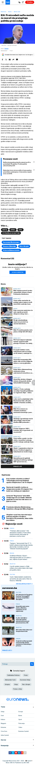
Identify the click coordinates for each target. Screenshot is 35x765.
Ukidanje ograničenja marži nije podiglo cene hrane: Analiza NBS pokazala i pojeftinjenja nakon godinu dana (23, 420)
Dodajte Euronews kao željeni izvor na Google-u (19, 54)
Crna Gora (4, 731)
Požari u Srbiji (17, 689)
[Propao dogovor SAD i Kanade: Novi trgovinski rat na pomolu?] (7, 429)
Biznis (10, 11)
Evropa (12, 528)
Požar (26, 675)
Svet (2, 715)
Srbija (16, 684)
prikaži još (17, 466)
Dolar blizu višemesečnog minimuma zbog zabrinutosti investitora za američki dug (22, 371)
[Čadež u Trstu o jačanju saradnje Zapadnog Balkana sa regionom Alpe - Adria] (7, 390)
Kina (20, 230)
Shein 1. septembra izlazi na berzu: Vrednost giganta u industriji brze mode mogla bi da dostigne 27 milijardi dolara (23, 450)
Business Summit (23, 731)
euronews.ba (9, 588)
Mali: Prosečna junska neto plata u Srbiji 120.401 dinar (22, 331)
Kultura (18, 592)
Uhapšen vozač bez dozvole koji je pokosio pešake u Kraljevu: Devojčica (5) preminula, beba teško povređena (19, 517)
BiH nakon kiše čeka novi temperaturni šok (24, 630)
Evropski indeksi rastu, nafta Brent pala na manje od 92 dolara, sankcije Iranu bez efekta (23, 351)
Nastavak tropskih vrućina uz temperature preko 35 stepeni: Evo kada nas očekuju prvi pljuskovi (19, 489)
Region (12, 553)
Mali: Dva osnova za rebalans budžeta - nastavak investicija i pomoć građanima (23, 410)
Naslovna (3, 11)
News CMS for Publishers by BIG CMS (17, 762)
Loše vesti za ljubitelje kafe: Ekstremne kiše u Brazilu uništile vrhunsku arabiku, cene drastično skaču (23, 400)
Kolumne (3, 727)
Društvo (12, 564)
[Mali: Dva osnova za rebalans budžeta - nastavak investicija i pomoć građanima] (7, 410)
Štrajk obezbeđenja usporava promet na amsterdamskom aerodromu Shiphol (20, 322)
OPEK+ (13, 230)
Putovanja (21, 723)
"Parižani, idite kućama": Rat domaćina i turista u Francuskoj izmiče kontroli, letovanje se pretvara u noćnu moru (20, 533)
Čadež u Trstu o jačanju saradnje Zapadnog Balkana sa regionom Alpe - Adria (23, 391)
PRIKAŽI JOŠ (6, 650)
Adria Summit (5, 735)
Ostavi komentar (17, 272)
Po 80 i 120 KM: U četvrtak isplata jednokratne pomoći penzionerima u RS (22, 620)
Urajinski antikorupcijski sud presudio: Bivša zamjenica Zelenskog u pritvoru (24, 643)
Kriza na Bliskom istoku (11, 250)
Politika (12, 574)
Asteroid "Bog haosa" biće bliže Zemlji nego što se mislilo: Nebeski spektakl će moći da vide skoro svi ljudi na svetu (19, 498)
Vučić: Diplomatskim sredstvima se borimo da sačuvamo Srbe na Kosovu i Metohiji (20, 578)
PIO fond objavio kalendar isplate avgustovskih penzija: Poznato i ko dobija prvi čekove (23, 341)
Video (20, 727)
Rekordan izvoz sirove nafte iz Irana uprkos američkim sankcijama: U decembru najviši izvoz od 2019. (17, 171)
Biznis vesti (17, 11)
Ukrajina (7, 684)
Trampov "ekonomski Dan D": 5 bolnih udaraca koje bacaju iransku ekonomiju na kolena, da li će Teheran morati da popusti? (21, 546)
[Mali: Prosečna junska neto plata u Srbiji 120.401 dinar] (7, 331)
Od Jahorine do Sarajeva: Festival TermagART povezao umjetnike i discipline (24, 597)
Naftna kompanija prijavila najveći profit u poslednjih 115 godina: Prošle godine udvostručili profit (17, 163)
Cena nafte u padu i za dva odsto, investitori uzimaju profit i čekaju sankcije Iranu (23, 440)
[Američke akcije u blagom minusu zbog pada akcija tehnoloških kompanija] (7, 380)
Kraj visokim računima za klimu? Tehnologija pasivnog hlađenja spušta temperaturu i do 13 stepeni (19, 480)
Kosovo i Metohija (9, 246)
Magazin (3, 723)
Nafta (4, 230)
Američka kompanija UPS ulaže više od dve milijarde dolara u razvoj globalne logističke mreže (22, 361)
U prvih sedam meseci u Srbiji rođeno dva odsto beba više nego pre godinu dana (21, 568)
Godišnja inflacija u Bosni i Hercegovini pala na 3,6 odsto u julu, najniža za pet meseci (20, 557)
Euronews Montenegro (11, 242)
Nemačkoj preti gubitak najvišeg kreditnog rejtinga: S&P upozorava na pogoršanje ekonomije (23, 460)
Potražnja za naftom (11, 233)
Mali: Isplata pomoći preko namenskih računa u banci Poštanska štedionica (22, 292)
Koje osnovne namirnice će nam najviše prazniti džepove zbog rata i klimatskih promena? (23, 312)
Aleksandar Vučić (10, 680)
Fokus (12, 541)
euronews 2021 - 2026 (17, 761)
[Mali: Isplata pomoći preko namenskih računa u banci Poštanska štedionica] (7, 291)
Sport (20, 719)
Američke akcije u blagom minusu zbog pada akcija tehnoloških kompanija (22, 381)
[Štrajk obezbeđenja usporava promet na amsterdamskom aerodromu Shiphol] (7, 321)
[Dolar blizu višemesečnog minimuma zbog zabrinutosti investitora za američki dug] (7, 370)
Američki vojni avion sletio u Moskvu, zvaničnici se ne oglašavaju (22, 608)
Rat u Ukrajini (24, 246)
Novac (15, 308)
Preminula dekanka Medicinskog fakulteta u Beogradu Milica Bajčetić (19, 508)
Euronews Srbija (25, 680)
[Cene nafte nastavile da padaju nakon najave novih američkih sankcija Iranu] (7, 301)
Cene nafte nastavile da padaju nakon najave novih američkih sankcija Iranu (22, 302)
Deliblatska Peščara (13, 675)
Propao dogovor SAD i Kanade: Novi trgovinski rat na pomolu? (23, 430)
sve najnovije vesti (23, 584)
